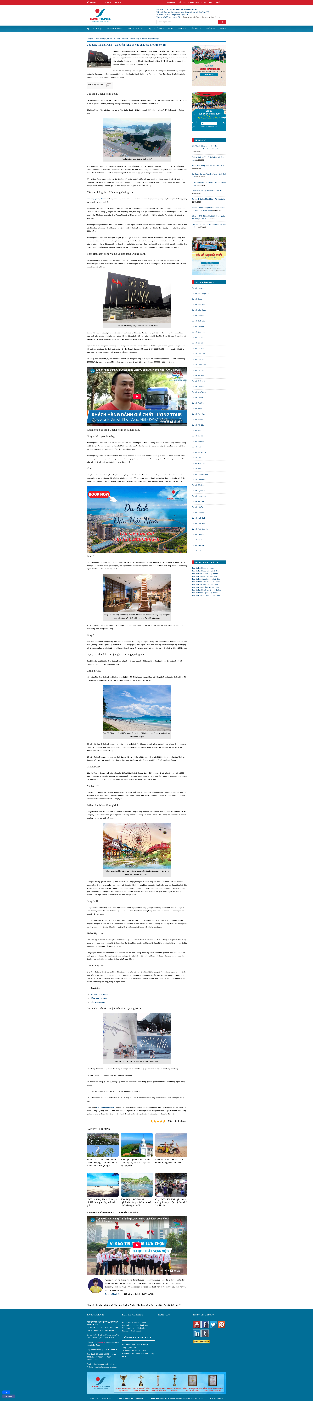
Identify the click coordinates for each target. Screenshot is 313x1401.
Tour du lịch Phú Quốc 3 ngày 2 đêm (206, 595)
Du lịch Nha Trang (199, 392)
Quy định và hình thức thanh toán (135, 1325)
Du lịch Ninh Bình (198, 518)
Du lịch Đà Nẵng (198, 387)
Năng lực (182, 2)
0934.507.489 (104, 1357)
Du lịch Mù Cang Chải (200, 293)
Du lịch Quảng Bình (199, 381)
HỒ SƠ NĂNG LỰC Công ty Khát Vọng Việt (172, 15)
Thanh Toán (208, 2)
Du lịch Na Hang (198, 315)
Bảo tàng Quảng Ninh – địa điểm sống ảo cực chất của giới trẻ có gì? (136, 39)
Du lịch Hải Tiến (198, 370)
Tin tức (181, 29)
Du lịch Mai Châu (198, 304)
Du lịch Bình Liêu (198, 321)
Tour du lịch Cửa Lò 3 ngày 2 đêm (205, 584)
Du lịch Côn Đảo (198, 485)
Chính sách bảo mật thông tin (133, 1328)
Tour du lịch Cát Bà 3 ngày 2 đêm (205, 574)
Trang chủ (90, 39)
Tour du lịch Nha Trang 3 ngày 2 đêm (206, 590)
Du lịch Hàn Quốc (199, 480)
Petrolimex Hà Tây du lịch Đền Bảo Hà (207, 191)
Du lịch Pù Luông (198, 441)
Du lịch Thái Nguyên (200, 529)
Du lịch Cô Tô (197, 337)
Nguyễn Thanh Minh (113, 1294)
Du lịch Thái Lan (198, 458)
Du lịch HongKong (199, 496)
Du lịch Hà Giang (198, 288)
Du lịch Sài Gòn (198, 436)
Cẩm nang (195, 29)
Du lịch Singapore (199, 452)
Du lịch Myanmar (198, 491)
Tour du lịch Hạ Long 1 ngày (203, 568)
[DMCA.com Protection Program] (201, 1342)
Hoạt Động (171, 2)
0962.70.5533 (92, 1357)
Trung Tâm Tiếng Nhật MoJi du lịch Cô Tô (208, 166)
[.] (87, 29)
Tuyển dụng (220, 2)
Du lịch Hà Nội (197, 419)
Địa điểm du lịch (101, 39)
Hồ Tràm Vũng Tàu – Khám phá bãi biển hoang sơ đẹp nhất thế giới (102, 1202)
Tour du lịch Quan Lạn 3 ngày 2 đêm (206, 579)
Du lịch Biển (196, 469)
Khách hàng (194, 2)
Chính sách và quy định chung (134, 1322)
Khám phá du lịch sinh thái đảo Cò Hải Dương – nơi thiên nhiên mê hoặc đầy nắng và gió (102, 1162)
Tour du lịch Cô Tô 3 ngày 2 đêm (204, 576)
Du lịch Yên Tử (197, 507)
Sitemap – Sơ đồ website (132, 1331)
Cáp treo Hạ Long (98, 1002)
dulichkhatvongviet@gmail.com (104, 1364)
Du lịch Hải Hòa (198, 376)
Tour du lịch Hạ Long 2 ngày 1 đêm (205, 571)
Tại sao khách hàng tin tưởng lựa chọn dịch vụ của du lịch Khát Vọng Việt (182, 12)
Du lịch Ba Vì (197, 408)
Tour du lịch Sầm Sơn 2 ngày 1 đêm (206, 582)
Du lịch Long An (198, 534)
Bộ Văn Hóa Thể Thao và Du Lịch (135, 1345)
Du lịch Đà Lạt (197, 398)
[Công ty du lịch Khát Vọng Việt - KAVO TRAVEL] (99, 15)
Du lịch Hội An (197, 540)
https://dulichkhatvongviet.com (105, 1367)
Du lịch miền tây (198, 430)
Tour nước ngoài (135, 29)
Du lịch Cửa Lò (197, 359)
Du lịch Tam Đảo (198, 414)
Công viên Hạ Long (99, 998)
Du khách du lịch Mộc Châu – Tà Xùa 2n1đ (208, 199)
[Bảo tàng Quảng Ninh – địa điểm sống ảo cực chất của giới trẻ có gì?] (99, 59)
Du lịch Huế (196, 447)
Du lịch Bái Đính (198, 502)
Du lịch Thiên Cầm (199, 365)
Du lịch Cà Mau (198, 512)
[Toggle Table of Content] (107, 85)
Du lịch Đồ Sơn (198, 348)
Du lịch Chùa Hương (200, 474)
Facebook (9, 1396)
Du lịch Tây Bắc (198, 425)
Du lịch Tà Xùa (197, 551)
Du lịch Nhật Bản (198, 463)
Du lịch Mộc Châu (199, 310)
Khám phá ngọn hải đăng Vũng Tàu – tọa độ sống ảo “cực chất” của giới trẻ (136, 1162)
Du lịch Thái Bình (198, 523)
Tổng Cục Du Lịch (129, 1348)
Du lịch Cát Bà (197, 343)
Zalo (6, 1392)
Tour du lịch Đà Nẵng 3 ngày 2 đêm (205, 587)
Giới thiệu (97, 29)
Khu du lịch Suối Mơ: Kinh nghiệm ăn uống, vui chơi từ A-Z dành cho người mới (136, 1202)
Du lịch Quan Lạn (198, 332)
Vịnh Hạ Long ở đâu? (100, 994)
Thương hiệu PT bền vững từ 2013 (168, 17)
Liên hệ (223, 29)
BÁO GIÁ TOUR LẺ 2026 (165, 10)
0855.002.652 (92, 1360)
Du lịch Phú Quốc (198, 403)
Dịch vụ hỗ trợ (155, 29)
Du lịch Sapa (197, 299)
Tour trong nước (114, 29)
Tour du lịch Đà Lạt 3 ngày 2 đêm (205, 593)
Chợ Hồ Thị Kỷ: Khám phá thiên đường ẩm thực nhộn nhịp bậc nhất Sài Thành (171, 1202)
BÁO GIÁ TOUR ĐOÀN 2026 (186, 10)
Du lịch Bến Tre (198, 545)
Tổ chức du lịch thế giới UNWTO (134, 1351)
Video (170, 29)
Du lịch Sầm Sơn (198, 354)
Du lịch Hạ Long (198, 326)
